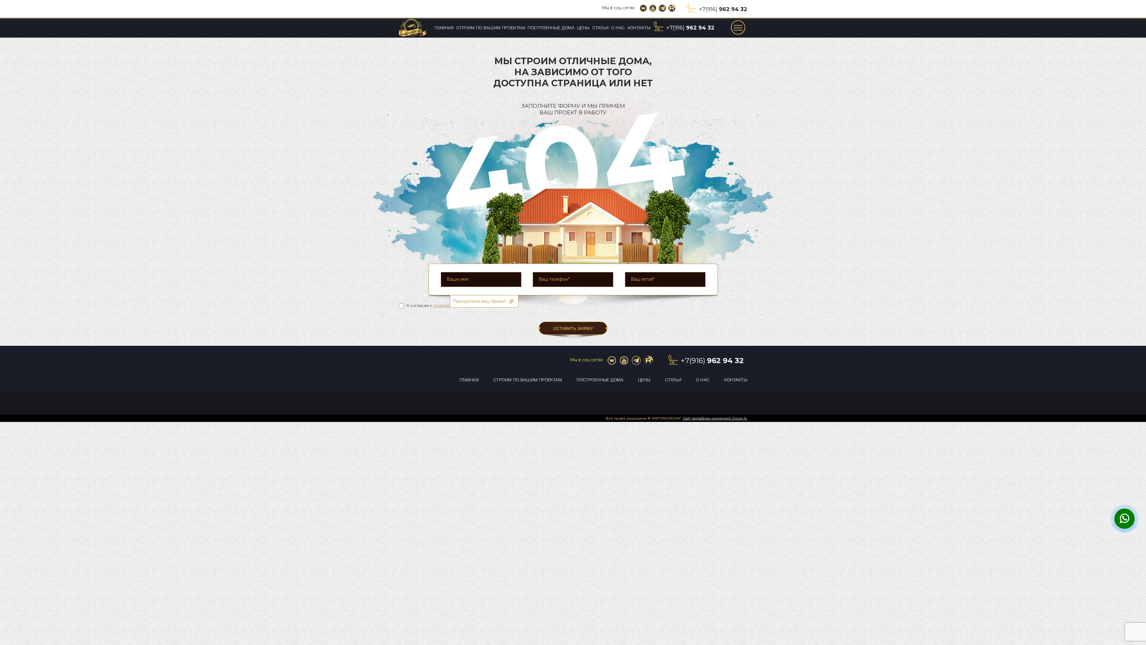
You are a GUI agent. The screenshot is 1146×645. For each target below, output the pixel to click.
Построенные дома (551, 28)
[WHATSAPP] (1124, 519)
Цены (583, 28)
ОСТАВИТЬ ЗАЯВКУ (573, 328)
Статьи (600, 28)
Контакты (639, 28)
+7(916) (723, 9)
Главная (444, 28)
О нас (618, 28)
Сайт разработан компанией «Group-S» (715, 418)
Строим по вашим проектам (490, 28)
